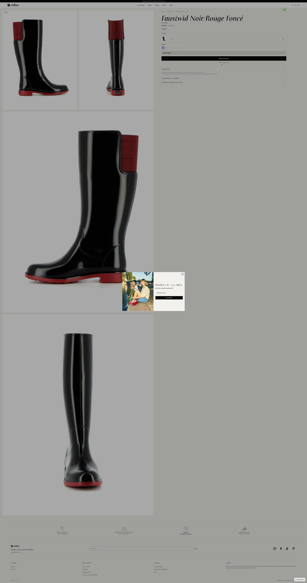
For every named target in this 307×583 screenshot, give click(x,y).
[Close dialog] (182, 274)
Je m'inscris (169, 297)
